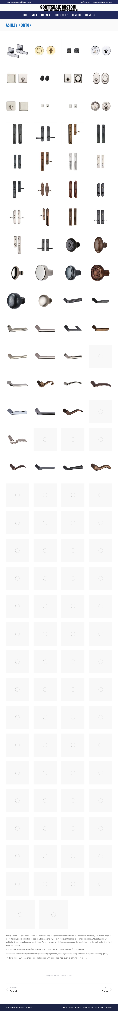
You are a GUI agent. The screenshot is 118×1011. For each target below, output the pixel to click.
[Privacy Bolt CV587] (17, 661)
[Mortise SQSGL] (45, 634)
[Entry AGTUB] (72, 133)
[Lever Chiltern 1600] (72, 439)
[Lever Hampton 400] (100, 495)
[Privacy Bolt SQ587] (100, 661)
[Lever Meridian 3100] (100, 522)
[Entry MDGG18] (72, 161)
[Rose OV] (100, 828)
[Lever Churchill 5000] (17, 467)
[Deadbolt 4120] (100, 50)
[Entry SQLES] (100, 217)
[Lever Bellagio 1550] (17, 384)
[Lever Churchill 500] (100, 439)
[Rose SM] (45, 884)
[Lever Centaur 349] (72, 384)
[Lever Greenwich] (72, 495)
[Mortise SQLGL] (17, 634)
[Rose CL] (45, 772)
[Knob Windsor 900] (17, 300)
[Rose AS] (100, 717)
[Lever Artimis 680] (100, 328)
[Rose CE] (17, 772)
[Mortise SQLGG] (100, 606)
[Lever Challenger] (45, 411)
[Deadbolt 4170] (17, 106)
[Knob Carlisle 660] (100, 245)
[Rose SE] (100, 856)
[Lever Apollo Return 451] (72, 328)
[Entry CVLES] (17, 161)
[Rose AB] (72, 689)
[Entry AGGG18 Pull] (17, 133)
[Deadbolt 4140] (45, 78)
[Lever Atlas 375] (17, 356)
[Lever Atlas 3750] (45, 356)
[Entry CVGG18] (100, 133)
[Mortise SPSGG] (45, 606)
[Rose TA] (53, 914)
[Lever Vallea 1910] (17, 578)
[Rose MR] (45, 828)
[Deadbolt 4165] (100, 78)
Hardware (55, 976)
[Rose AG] (100, 689)
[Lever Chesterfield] (17, 439)
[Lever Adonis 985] (72, 300)
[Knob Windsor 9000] (45, 300)
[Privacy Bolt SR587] (17, 689)
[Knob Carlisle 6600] (17, 272)
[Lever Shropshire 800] (72, 550)
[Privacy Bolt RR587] (72, 661)
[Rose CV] (72, 772)
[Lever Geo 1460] (45, 495)
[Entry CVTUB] (45, 161)
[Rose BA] (17, 745)
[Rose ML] (17, 828)
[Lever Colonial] (72, 467)
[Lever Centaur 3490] (100, 384)
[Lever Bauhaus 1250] (100, 356)
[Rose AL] (17, 717)
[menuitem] (25, 15)
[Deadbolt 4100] (45, 50)
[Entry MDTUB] (17, 189)
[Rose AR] (72, 717)
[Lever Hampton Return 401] (45, 522)
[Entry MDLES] (100, 161)
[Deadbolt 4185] (72, 106)
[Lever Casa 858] (45, 384)
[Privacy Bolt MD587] (45, 661)
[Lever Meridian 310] (72, 522)
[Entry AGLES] (45, 133)
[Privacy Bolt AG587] (72, 634)
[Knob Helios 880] (45, 272)
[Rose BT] (72, 745)
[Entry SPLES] (100, 189)
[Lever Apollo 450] (17, 328)
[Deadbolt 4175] (45, 106)
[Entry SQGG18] (72, 217)
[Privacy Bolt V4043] (45, 689)
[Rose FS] (17, 800)
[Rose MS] (72, 828)
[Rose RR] (45, 856)
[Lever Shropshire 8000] (100, 550)
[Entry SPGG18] (72, 189)
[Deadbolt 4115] (72, 50)
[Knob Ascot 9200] (72, 245)
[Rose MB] (45, 800)
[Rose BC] (45, 745)
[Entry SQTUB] (17, 245)
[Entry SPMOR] (17, 217)
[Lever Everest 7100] (17, 495)
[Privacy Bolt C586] (100, 634)
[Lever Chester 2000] (100, 411)
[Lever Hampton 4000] (17, 522)
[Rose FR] (100, 772)
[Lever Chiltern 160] (45, 439)
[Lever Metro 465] (45, 550)
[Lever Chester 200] (72, 411)
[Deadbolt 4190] (100, 106)
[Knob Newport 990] (72, 272)
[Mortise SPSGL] (72, 606)
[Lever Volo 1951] (45, 578)
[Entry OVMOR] (45, 189)
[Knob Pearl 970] (100, 272)
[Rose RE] (17, 856)
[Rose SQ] (100, 884)
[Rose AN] (45, 717)
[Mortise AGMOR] (72, 578)
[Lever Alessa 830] (100, 300)
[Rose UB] (17, 50)
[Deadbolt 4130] (17, 78)
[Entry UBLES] (45, 245)
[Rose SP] (72, 884)
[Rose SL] (17, 884)
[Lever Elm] (100, 467)
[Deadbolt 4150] (72, 78)
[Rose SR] (20, 914)
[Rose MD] (72, 800)
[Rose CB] (100, 745)
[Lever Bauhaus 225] (72, 356)
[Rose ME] (100, 800)
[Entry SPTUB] (45, 217)
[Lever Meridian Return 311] (17, 550)
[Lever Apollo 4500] (45, 328)
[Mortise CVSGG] (100, 578)
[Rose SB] (72, 856)
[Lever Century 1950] (17, 411)
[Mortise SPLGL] (17, 606)
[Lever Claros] (45, 467)
